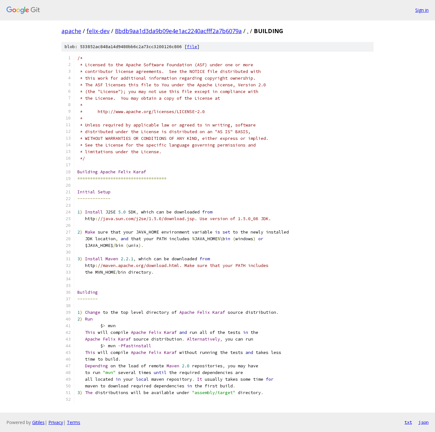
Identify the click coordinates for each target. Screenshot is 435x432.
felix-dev (98, 31)
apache (71, 31)
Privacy (55, 422)
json (423, 422)
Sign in (422, 10)
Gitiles (38, 422)
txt (408, 422)
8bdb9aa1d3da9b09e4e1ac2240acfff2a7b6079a (178, 31)
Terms (73, 422)
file (192, 46)
